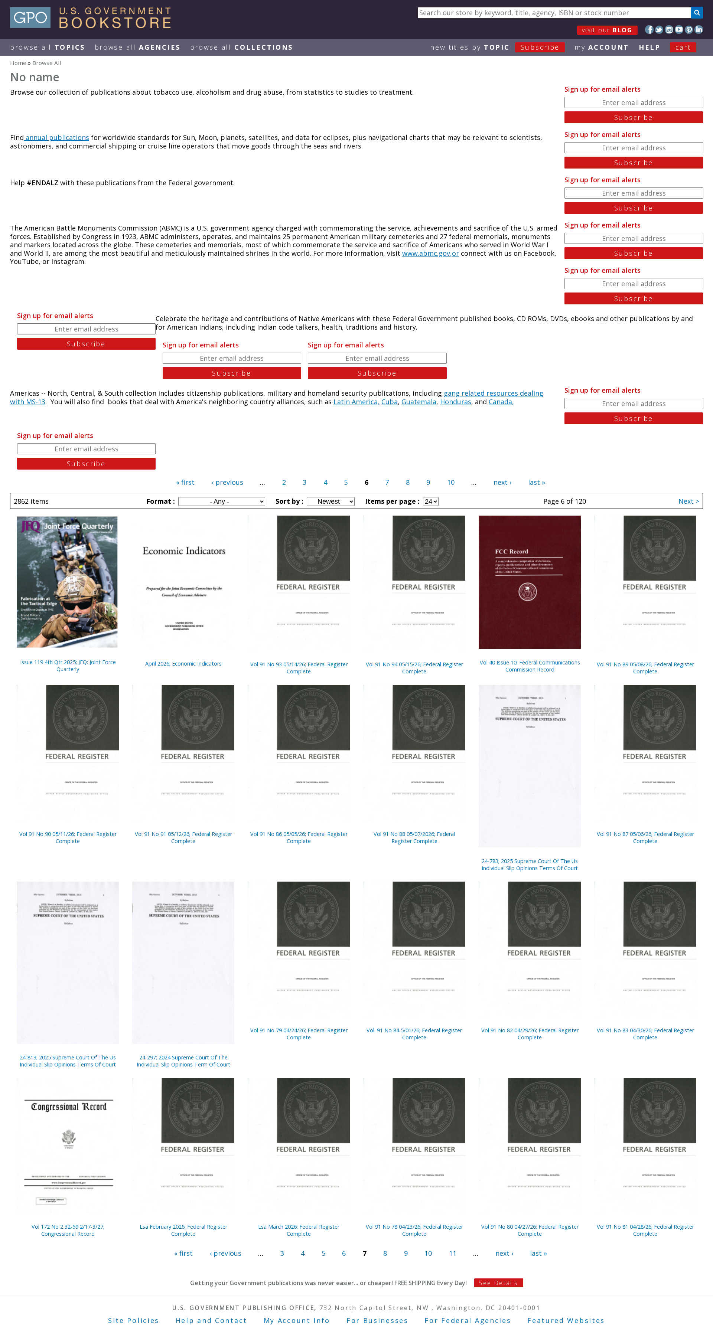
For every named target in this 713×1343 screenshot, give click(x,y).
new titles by (495, 47)
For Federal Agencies (467, 1320)
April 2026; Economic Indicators (183, 663)
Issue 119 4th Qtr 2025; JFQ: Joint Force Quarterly (68, 666)
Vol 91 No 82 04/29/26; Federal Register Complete (530, 1034)
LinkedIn (698, 29)
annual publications (56, 137)
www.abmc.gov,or (430, 253)
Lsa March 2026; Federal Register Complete (298, 1230)
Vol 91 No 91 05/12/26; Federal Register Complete (183, 837)
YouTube (679, 29)
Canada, (501, 401)
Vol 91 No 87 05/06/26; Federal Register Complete (645, 837)
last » (536, 482)
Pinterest (689, 29)
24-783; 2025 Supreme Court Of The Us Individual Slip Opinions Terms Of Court (530, 864)
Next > (688, 501)
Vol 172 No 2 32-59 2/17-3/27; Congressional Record (68, 1230)
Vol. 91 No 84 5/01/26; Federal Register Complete (414, 1034)
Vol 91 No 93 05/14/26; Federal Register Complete (299, 668)
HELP (650, 47)
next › (502, 482)
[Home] (94, 25)
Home (18, 62)
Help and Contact (211, 1320)
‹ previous (227, 482)
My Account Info (297, 1320)
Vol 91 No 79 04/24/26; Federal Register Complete (299, 1034)
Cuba (389, 401)
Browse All (47, 47)
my (601, 47)
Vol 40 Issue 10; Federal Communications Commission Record (530, 666)
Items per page (391, 501)
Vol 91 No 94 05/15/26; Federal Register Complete (414, 668)
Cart (683, 47)
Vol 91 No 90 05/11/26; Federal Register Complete (68, 837)
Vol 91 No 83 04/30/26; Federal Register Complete (645, 1034)
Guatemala (418, 401)
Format (159, 501)
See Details (498, 1283)
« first (185, 482)
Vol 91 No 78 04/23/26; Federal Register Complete (414, 1230)
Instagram (669, 29)
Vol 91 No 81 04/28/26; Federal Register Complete (645, 1230)
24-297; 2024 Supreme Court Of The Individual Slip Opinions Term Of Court (183, 1061)
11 (452, 1253)
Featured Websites (566, 1320)
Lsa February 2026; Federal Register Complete (183, 1230)
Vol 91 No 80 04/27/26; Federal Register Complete (530, 1230)
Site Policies (133, 1320)
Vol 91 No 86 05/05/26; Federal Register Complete (299, 837)
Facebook (649, 29)
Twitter (659, 29)
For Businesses (377, 1320)
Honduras (455, 401)
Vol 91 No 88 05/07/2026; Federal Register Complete (414, 837)
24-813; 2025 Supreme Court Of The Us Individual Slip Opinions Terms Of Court (68, 1061)
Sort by (289, 501)
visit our (607, 30)
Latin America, (356, 401)
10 (451, 482)
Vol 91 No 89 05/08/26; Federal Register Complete (645, 668)
